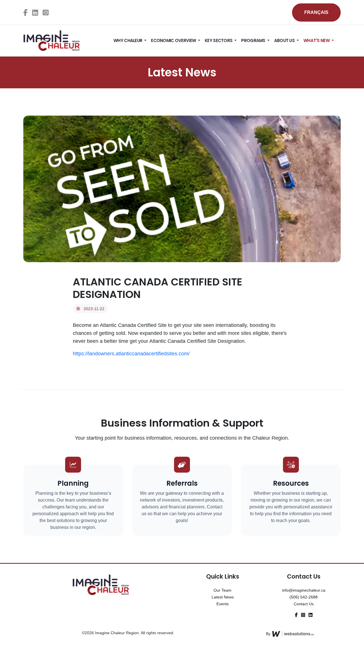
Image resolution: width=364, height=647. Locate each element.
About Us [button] (285, 40)
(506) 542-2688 (303, 597)
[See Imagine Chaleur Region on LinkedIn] (35, 12)
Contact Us (304, 604)
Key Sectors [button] (219, 40)
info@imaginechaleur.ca (303, 590)
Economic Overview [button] (174, 40)
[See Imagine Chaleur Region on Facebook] (25, 12)
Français (316, 12)
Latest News (223, 597)
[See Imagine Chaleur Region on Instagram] (46, 12)
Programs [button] (253, 40)
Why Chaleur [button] (128, 40)
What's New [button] (316, 40)
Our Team (222, 590)
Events (222, 604)
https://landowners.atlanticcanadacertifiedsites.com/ (131, 353)
